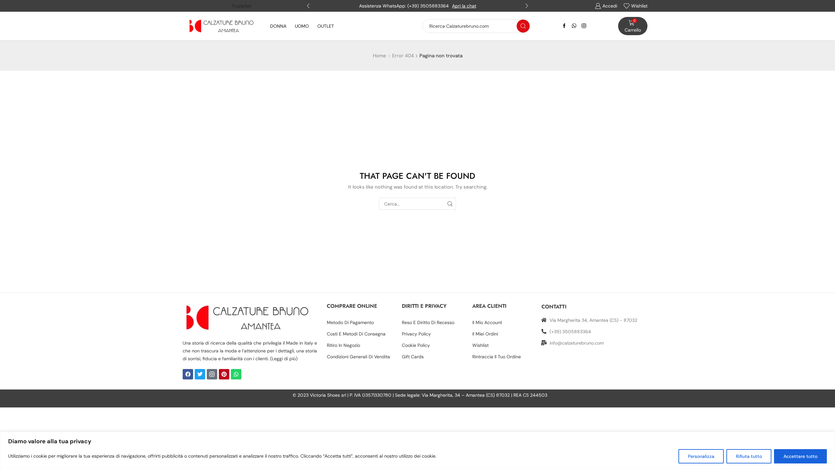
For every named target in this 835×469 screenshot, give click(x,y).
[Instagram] (584, 26)
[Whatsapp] (236, 374)
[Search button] (523, 26)
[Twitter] (200, 374)
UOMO (302, 26)
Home (379, 55)
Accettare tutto (800, 456)
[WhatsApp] (574, 26)
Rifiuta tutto (749, 456)
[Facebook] (564, 26)
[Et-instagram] (212, 374)
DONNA (278, 26)
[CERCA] (450, 204)
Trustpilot (241, 6)
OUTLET (325, 26)
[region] (417, 450)
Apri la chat (464, 6)
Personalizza (701, 456)
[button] (308, 6)
